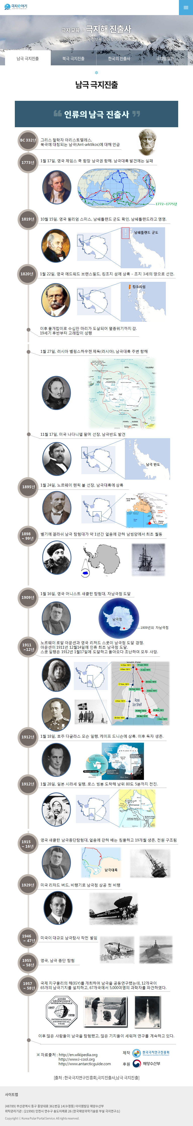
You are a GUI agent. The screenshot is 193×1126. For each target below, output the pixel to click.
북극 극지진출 (73, 58)
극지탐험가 (165, 58)
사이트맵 (11, 1094)
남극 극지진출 (28, 58)
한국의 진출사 (119, 58)
